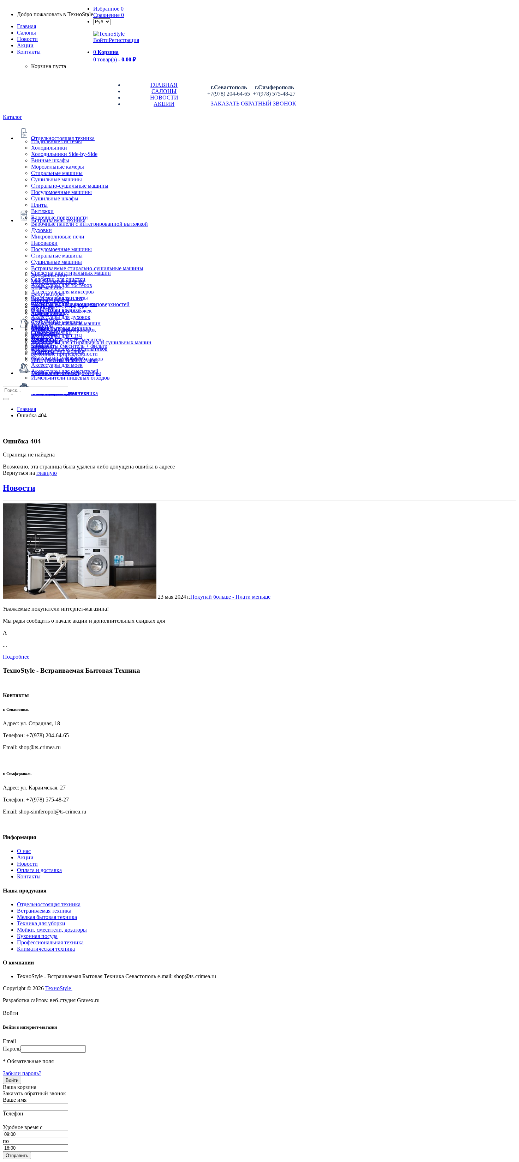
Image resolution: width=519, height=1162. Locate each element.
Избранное (108, 9)
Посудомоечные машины (61, 192)
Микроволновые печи (57, 237)
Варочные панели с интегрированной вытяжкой (89, 224)
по (6, 1141)
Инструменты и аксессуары (64, 360)
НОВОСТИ (164, 98)
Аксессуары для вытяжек (61, 311)
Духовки (41, 230)
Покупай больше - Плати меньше (230, 597)
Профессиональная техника (50, 942)
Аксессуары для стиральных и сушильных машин (91, 342)
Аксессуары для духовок (60, 317)
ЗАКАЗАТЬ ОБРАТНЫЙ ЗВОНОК (251, 104)
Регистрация (124, 40)
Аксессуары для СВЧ (56, 336)
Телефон (13, 1113)
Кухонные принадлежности (64, 354)
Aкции (25, 45)
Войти (101, 40)
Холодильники (49, 148)
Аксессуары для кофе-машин (66, 323)
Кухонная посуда (37, 936)
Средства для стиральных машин (71, 273)
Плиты (39, 205)
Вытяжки (42, 211)
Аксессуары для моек (57, 365)
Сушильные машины (56, 179)
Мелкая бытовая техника (47, 917)
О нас (24, 851)
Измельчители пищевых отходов (70, 378)
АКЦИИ (164, 104)
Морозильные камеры (57, 167)
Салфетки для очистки (58, 279)
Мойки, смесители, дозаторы (52, 930)
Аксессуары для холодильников (69, 349)
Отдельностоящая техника (48, 904)
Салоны (26, 33)
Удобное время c (22, 1127)
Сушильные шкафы (54, 198)
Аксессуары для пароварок (63, 330)
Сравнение (108, 15)
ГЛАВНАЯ (164, 85)
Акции (25, 857)
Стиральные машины (57, 173)
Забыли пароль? (22, 1073)
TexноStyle (58, 988)
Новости (27, 39)
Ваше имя (14, 1100)
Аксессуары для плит (57, 298)
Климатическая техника (46, 949)
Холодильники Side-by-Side (64, 154)
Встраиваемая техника (44, 911)
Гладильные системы (56, 141)
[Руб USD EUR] (102, 21)
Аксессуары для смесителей (65, 371)
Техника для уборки (41, 923)
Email (9, 1041)
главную (46, 473)
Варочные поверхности (59, 217)
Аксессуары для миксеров (62, 292)
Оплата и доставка (39, 870)
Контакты (29, 52)
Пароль (11, 1049)
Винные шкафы (50, 160)
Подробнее (16, 657)
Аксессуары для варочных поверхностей (80, 304)
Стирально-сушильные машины (69, 186)
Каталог (12, 117)
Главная (26, 26)
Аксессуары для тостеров (61, 285)
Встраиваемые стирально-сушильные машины (87, 268)
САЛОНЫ (164, 91)
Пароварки (44, 243)
